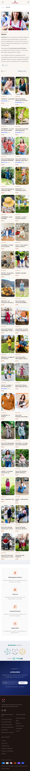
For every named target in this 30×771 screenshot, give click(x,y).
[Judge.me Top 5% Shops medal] (22, 652)
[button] (2, 2)
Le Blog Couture (5, 745)
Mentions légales (5, 768)
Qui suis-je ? (5, 743)
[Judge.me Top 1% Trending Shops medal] (15, 652)
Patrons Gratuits (20, 725)
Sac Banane (5, 729)
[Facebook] (5, 710)
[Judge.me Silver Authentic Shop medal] (8, 652)
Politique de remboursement (21, 766)
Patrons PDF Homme (7, 724)
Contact (4, 740)
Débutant (18, 723)
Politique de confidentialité (8, 766)
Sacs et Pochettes (20, 718)
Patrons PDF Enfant (6, 722)
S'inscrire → (23, 682)
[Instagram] (2, 710)
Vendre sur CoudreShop (7, 751)
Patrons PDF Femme (7, 719)
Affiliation (4, 753)
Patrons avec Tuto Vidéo (8, 732)
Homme (18, 731)
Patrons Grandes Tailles (7, 727)
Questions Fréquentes (7, 748)
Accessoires (19, 728)
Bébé (17, 720)
